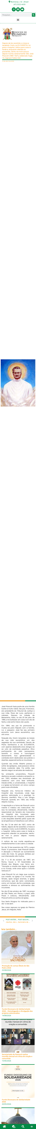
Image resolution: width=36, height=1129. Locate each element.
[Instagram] (14, 9)
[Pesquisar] (33, 15)
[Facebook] (18, 9)
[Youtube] (22, 9)
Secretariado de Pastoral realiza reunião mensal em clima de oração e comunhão (17, 1056)
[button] (18, 19)
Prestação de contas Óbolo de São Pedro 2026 (15, 967)
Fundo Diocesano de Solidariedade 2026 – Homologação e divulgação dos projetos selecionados (17, 1011)
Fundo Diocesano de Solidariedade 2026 (16, 1100)
